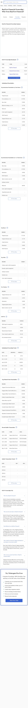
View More (15, 128)
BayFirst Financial (13, 67)
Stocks (5, 5)
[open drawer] (1, 2)
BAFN (14, 5)
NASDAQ (10, 5)
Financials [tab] (24, 17)
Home (2, 5)
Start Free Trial (14, 600)
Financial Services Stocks (14, 70)
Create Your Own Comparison (14, 77)
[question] (17, 60)
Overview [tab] (5, 17)
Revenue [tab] (11, 17)
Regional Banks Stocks (14, 74)
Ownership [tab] (17, 17)
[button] (14, 495)
